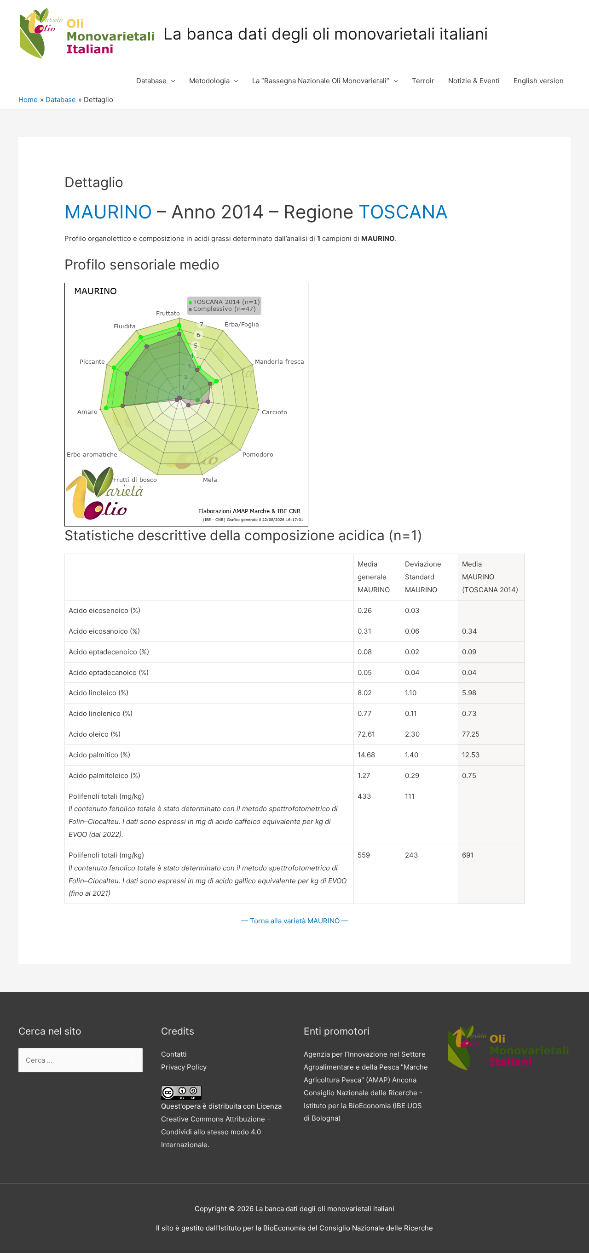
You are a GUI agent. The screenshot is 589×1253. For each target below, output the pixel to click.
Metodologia (209, 80)
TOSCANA (403, 211)
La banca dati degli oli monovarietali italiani (325, 33)
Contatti (174, 1054)
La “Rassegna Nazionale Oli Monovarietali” (320, 80)
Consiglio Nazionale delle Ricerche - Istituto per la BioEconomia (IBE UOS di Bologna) (363, 1105)
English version (539, 80)
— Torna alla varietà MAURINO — (294, 920)
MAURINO (108, 211)
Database (151, 80)
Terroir (423, 80)
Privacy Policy (184, 1067)
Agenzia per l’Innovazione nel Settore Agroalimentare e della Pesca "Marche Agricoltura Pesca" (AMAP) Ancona (366, 1067)
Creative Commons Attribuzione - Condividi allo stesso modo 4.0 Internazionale (215, 1132)
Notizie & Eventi (474, 80)
